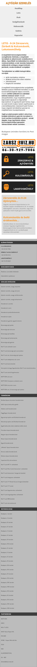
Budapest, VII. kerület (7, 539)
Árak (18, 17)
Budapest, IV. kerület (7, 527)
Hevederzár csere (6, 308)
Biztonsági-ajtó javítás (7, 325)
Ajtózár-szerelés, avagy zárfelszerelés (12, 295)
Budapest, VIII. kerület (7, 544)
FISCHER (3, 636)
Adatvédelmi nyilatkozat (8, 276)
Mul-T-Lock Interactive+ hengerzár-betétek (13, 473)
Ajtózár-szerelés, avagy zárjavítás (10, 286)
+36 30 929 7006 (6, 249)
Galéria (18, 31)
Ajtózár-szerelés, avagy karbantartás (11, 299)
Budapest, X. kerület (6, 552)
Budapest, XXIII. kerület (7, 608)
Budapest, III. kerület (7, 522)
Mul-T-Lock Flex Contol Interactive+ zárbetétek (14, 469)
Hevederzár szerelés (7, 304)
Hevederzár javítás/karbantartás (10, 312)
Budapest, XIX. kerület (7, 591)
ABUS (2, 623)
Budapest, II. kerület (6, 518)
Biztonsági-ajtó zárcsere (8, 329)
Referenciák (18, 26)
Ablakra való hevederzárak (8, 409)
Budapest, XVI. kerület (7, 578)
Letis (18, 13)
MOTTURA (4, 619)
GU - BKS (3, 657)
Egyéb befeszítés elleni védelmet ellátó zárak (14, 426)
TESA (2, 644)
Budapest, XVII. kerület (7, 582)
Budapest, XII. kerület (7, 561)
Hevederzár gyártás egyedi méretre (11, 321)
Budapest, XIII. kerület (7, 565)
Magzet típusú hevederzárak (9, 434)
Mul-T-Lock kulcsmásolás (8, 364)
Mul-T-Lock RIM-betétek (7, 499)
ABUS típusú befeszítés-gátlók (9, 404)
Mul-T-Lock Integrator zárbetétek (10, 477)
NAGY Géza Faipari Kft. (7, 632)
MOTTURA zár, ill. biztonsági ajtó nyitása (12, 389)
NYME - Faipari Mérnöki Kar (9, 640)
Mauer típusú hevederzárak (9, 439)
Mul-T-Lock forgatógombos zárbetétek (12, 494)
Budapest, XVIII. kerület (7, 587)
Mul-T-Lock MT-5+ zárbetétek (9, 464)
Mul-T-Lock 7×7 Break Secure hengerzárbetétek (14, 482)
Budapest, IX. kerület (7, 548)
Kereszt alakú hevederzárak (9, 452)
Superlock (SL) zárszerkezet (9, 460)
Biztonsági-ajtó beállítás (8, 334)
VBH (2, 649)
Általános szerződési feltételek (9, 272)
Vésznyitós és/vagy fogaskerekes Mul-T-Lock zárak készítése (18, 368)
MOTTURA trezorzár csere (8, 385)
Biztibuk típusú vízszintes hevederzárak (12, 400)
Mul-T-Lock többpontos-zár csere (10, 359)
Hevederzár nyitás (6, 317)
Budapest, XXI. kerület (7, 599)
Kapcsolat (18, 35)
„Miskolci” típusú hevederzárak (10, 447)
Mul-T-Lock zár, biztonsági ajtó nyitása (12, 355)
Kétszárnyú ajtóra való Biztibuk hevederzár (13, 422)
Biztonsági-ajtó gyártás (7, 342)
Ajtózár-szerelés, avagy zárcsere (10, 291)
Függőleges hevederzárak (8, 413)
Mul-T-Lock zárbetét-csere (8, 347)
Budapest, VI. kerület (7, 535)
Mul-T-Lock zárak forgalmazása (10, 372)
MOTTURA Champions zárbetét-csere (12, 381)
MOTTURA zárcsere (6, 377)
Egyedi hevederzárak (7, 443)
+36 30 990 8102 (6, 255)
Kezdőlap (18, 8)
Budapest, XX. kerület (7, 595)
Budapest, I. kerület (6, 514)
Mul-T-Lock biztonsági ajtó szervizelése (12, 351)
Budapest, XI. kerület (7, 557)
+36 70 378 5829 (6, 261)
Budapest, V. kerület (6, 531)
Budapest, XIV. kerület (7, 569)
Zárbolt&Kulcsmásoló (7, 662)
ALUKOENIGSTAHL (6, 653)
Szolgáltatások (18, 22)
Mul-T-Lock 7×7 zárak (7, 486)
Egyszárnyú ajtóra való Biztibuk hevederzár (13, 417)
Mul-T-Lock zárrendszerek (8, 503)
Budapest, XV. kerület (7, 574)
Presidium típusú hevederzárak (10, 430)
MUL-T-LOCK (4, 627)
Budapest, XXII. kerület (7, 604)
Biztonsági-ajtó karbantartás (9, 338)
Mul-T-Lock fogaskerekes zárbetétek (11, 490)
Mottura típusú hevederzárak (9, 456)
